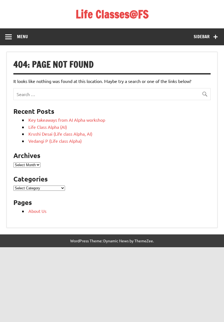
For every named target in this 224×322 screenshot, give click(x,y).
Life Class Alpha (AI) (47, 127)
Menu (22, 37)
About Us (37, 211)
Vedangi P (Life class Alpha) (55, 141)
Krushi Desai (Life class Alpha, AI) (60, 133)
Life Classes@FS (112, 14)
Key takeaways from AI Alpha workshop (66, 120)
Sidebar (202, 37)
